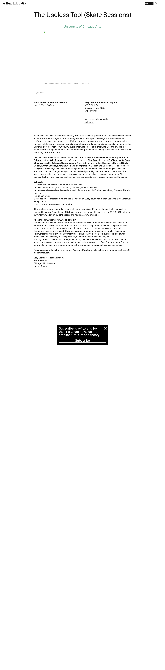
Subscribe (82, 341)
